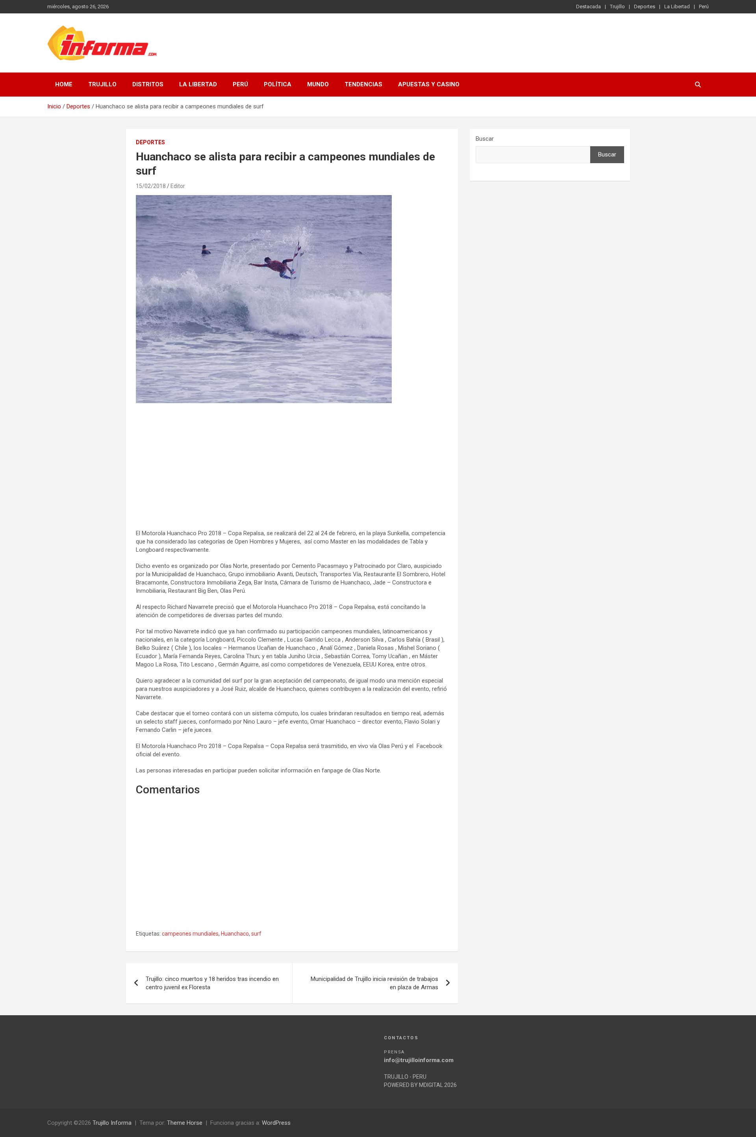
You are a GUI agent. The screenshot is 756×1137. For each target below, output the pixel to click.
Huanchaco (235, 933)
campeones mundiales (190, 933)
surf (256, 933)
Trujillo (617, 6)
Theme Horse (184, 1122)
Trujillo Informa (112, 1122)
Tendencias (363, 84)
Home (63, 84)
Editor (177, 186)
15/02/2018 (151, 186)
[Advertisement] (292, 466)
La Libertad (677, 6)
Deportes (644, 6)
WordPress (276, 1122)
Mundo (318, 84)
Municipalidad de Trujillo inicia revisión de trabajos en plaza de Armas (374, 983)
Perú (704, 6)
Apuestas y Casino (429, 84)
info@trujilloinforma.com (419, 1060)
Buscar (485, 138)
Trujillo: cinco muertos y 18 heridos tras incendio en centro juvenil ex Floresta (212, 983)
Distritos (147, 84)
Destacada (588, 6)
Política (277, 84)
